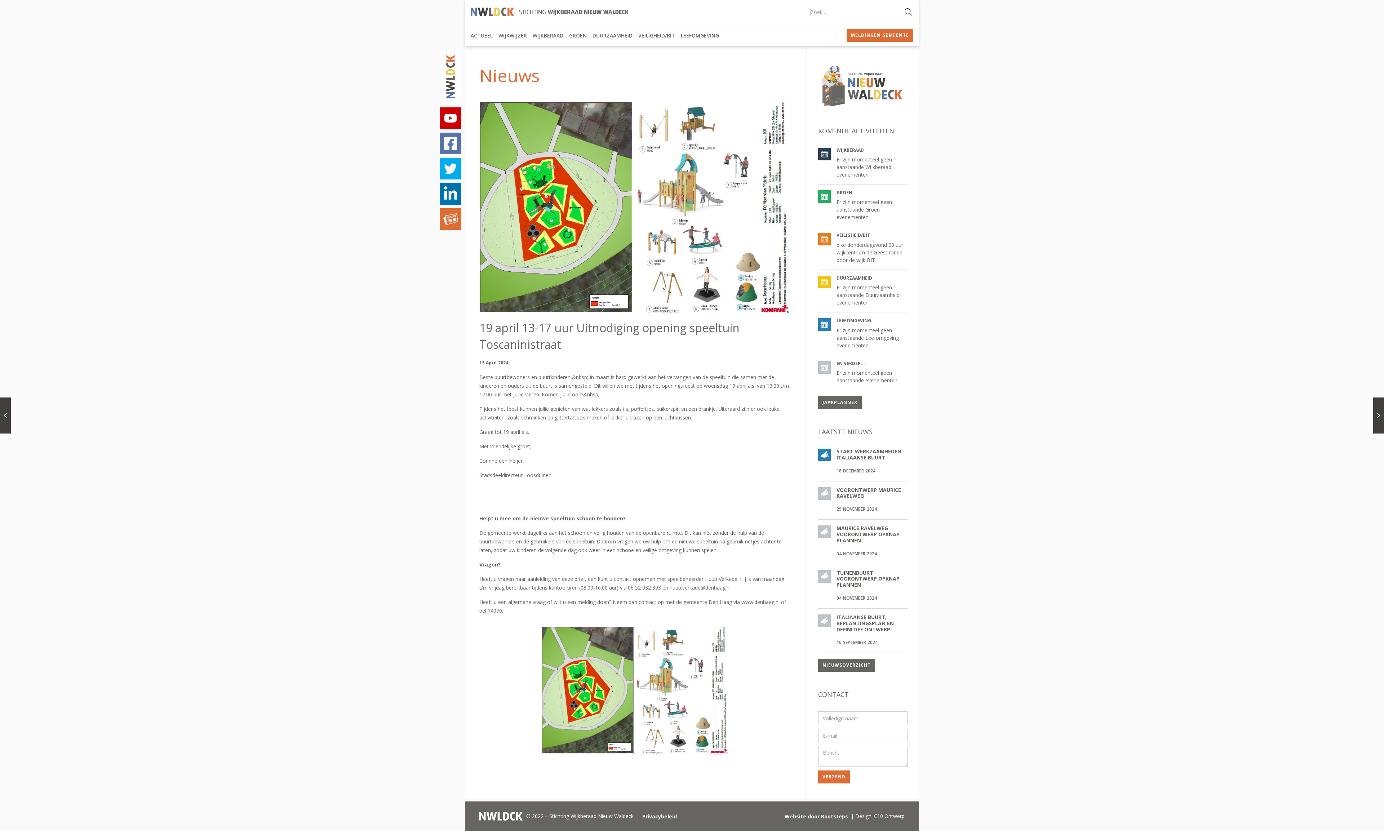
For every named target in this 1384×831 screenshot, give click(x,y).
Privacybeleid (659, 816)
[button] (482, 35)
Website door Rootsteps (816, 816)
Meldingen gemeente (880, 35)
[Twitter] (450, 168)
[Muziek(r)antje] (450, 219)
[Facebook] (450, 143)
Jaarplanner (839, 402)
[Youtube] (450, 118)
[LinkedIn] (450, 194)
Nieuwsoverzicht (846, 665)
